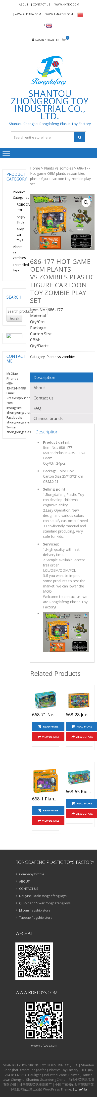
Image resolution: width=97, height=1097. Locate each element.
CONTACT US (41, 4)
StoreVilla (80, 1089)
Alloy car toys (20, 234)
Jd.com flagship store (34, 910)
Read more (50, 726)
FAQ (37, 408)
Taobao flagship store (35, 917)
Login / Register (47, 39)
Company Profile (31, 874)
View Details (50, 736)
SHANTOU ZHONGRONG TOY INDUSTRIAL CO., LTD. (50, 105)
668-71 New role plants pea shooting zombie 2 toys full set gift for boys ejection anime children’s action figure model (45, 715)
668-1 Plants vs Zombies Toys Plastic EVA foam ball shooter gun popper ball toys (45, 799)
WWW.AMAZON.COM (59, 14)
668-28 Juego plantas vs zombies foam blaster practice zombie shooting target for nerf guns (79, 715)
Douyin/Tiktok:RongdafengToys (43, 896)
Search (14, 319)
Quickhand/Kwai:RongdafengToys (45, 903)
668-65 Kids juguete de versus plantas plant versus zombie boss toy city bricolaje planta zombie (79, 791)
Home (35, 168)
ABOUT (23, 4)
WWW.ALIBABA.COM (28, 14)
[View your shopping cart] (64, 39)
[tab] (61, 377)
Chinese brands (48, 418)
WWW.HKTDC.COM (66, 4)
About (39, 387)
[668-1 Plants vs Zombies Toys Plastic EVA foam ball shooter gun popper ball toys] (45, 780)
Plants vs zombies (58, 168)
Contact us (43, 398)
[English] (48, 26)
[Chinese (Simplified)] (79, 15)
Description (44, 377)
